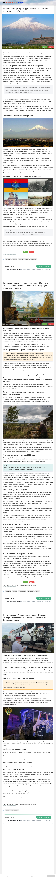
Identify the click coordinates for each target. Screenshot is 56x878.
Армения (21, 259)
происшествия (14, 810)
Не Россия (8, 259)
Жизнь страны (22, 591)
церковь (15, 591)
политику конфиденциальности (32, 876)
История (15, 259)
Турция (26, 259)
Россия (37, 591)
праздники (8, 591)
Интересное (33, 259)
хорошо (51, 876)
